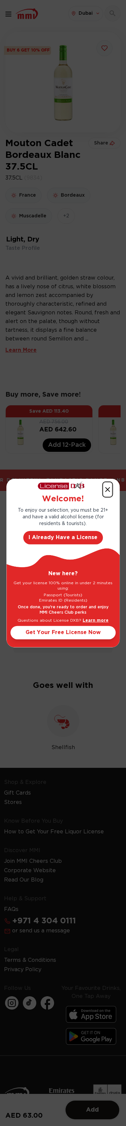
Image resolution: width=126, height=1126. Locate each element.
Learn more (96, 620)
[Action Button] (107, 489)
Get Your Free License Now (63, 632)
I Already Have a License (63, 537)
